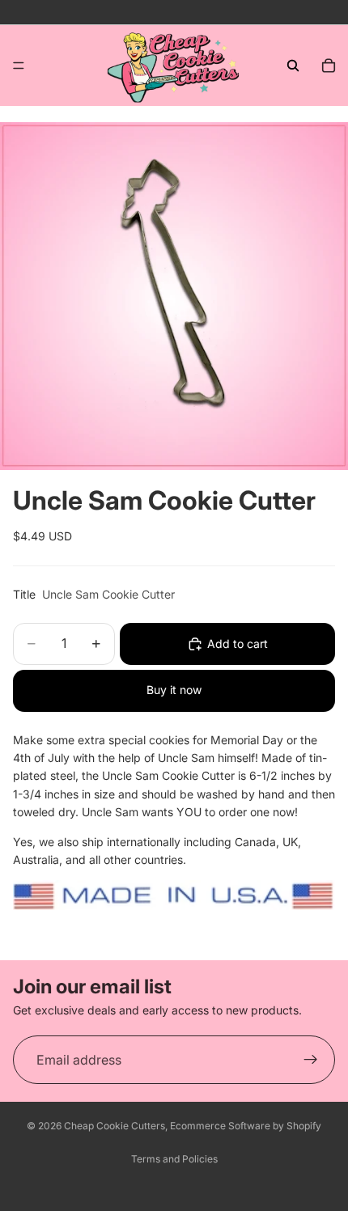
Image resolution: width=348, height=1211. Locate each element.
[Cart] (328, 65)
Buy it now (174, 690)
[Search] (293, 65)
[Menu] (18, 65)
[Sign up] (311, 1061)
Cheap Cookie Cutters (114, 1126)
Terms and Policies (174, 1159)
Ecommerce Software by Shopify (245, 1126)
